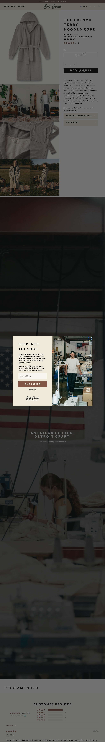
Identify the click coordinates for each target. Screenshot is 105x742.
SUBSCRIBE (33, 384)
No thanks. (32, 389)
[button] (32, 398)
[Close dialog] (90, 338)
